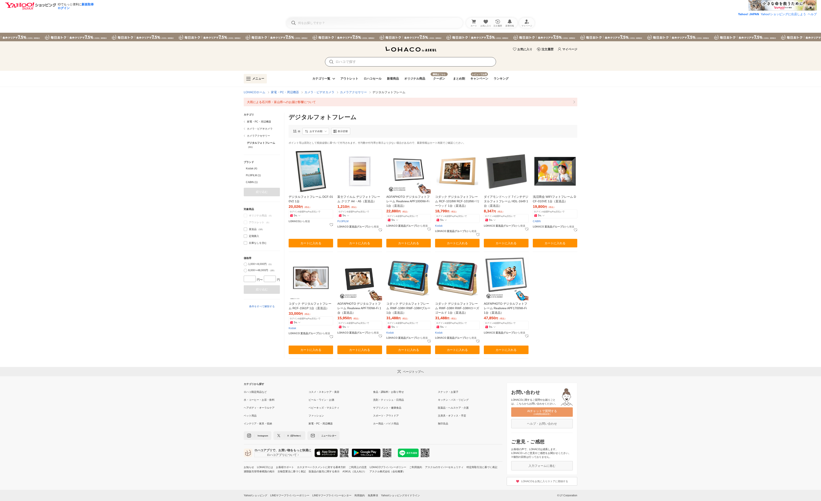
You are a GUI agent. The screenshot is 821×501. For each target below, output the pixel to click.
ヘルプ (812, 14)
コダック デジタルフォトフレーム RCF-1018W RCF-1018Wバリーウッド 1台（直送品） (457, 201)
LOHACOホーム (254, 92)
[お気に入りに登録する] (331, 225)
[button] (316, 131)
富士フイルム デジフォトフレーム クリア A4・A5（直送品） (358, 199)
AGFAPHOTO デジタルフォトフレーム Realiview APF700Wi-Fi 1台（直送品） (359, 308)
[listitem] (410, 102)
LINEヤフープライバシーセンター (331, 495)
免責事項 (373, 495)
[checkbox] (245, 229)
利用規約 (359, 495)
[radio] (245, 264)
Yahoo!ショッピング (255, 495)
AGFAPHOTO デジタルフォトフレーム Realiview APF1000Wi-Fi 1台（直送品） (408, 201)
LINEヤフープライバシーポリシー (289, 495)
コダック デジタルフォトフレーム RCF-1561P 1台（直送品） (310, 306)
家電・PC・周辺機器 (285, 92)
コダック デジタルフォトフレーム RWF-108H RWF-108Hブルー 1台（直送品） (408, 308)
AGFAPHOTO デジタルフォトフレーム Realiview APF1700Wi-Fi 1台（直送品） (505, 308)
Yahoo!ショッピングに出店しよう (783, 14)
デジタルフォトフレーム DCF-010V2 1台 (311, 199)
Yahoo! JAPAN (748, 14)
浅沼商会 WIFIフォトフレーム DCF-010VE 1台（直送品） (554, 199)
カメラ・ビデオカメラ (319, 92)
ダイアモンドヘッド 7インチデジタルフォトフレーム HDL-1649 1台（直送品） (506, 201)
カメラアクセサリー (353, 92)
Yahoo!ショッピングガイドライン (400, 495)
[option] (262, 168)
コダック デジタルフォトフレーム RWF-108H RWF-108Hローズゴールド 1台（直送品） (457, 308)
